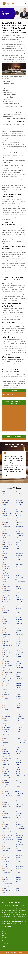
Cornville (5, 643)
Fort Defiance (6, 720)
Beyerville (5, 539)
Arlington (5, 522)
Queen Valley (19, 599)
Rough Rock (19, 619)
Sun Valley (18, 731)
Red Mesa (18, 605)
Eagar (4, 687)
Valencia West (19, 804)
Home (3, 7)
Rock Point (18, 616)
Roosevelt (18, 617)
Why (17, 852)
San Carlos (18, 641)
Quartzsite (18, 595)
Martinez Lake (6, 872)
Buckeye (5, 557)
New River (18, 515)
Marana (5, 866)
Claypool (5, 630)
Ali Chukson (6, 500)
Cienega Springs (7, 621)
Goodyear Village (7, 758)
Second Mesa (19, 667)
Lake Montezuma (7, 837)
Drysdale (5, 681)
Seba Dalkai (19, 665)
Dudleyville (6, 683)
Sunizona (18, 733)
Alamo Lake (6, 497)
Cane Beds (6, 575)
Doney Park (6, 670)
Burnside (5, 562)
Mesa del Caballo (7, 883)
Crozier (5, 650)
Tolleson (18, 764)
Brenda (5, 553)
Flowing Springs (7, 714)
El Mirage (5, 698)
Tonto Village (19, 773)
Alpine (4, 504)
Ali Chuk (5, 498)
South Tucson (19, 702)
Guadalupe (6, 771)
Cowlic (4, 648)
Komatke (5, 830)
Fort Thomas (6, 724)
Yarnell (17, 881)
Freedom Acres (7, 735)
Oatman (18, 524)
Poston (18, 590)
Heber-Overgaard (7, 782)
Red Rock (18, 606)
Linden (4, 846)
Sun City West (19, 727)
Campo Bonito (7, 573)
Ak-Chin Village (7, 495)
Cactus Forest (6, 568)
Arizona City (6, 519)
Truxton (18, 778)
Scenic (17, 661)
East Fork (5, 689)
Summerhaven (20, 722)
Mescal (5, 885)
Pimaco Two (19, 568)
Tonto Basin (19, 771)
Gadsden (5, 736)
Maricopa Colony (7, 870)
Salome (18, 639)
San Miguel (19, 648)
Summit (18, 724)
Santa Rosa (19, 658)
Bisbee (5, 541)
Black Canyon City (7, 544)
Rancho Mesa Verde (21, 603)
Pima (17, 566)
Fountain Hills (6, 729)
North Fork (19, 520)
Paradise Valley (19, 541)
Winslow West (19, 874)
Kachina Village (7, 806)
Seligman (18, 672)
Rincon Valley (19, 608)
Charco (5, 605)
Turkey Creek (19, 793)
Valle (17, 808)
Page (17, 537)
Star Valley (18, 714)
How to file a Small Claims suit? (11, 394)
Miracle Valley (6, 890)
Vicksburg (18, 817)
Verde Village (19, 813)
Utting (17, 800)
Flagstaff (5, 711)
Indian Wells (6, 797)
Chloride (5, 612)
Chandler (5, 603)
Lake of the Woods (8, 839)
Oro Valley (18, 531)
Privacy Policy (5, 933)
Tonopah (18, 769)
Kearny (5, 819)
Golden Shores (6, 753)
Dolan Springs (6, 669)
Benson (5, 537)
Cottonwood (6, 647)
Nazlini (17, 508)
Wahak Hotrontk (20, 822)
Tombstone (19, 766)
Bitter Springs (6, 542)
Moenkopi (18, 491)
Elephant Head (7, 702)
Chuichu (5, 616)
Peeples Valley (19, 555)
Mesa (4, 881)
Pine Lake (18, 573)
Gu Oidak (5, 769)
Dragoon (5, 676)
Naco (17, 506)
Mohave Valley (19, 493)
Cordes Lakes (6, 639)
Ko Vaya (5, 826)
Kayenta (5, 815)
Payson (18, 551)
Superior (18, 736)
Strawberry (18, 720)
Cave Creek (6, 592)
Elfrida (4, 703)
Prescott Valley (20, 594)
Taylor (17, 749)
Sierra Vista (18, 683)
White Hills (18, 843)
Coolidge (5, 638)
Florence (5, 713)
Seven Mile (18, 676)
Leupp (4, 844)
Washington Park (20, 828)
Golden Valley (6, 755)
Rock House (19, 614)
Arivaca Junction (7, 517)
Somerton (18, 696)
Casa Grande (6, 584)
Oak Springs (19, 522)
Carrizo (5, 581)
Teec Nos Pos (19, 751)
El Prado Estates (7, 700)
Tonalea (18, 767)
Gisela (4, 745)
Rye (17, 625)
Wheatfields (19, 837)
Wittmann (18, 877)
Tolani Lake (19, 762)
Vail (17, 802)
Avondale (5, 528)
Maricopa (5, 868)
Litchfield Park (6, 848)
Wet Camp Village (20, 835)
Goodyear (5, 756)
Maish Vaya (6, 861)
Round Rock (19, 621)
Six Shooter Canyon (21, 689)
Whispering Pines (20, 841)
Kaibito (5, 810)
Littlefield (5, 850)
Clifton (4, 632)
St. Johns (18, 709)
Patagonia (18, 548)
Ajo (4, 493)
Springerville (19, 705)
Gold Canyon (6, 751)
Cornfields (5, 641)
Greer (4, 767)
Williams (18, 863)
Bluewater (5, 548)
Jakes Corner (6, 799)
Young (17, 885)
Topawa (18, 777)
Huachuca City (6, 791)
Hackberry (5, 773)
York (17, 883)
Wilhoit (17, 859)
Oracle (17, 530)
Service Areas (5, 929)
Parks (17, 546)
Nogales (18, 517)
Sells (17, 674)
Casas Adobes (6, 586)
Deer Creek (6, 658)
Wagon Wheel (19, 821)
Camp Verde (6, 572)
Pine (17, 572)
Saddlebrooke (19, 634)
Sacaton (18, 628)
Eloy (4, 707)
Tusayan (18, 795)
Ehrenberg (6, 694)
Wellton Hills (19, 832)
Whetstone (19, 839)
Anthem (5, 511)
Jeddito (5, 800)
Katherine (5, 813)
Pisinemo (18, 588)
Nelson (18, 509)
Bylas (4, 564)
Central (5, 597)
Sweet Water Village (21, 740)
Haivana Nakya (7, 777)
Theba (17, 758)
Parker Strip (19, 544)
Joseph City (6, 804)
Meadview (5, 879)
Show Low (18, 681)
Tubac (17, 784)
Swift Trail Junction (20, 742)
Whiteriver (18, 850)
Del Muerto (6, 659)
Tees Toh (18, 753)
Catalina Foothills (7, 590)
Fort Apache (6, 718)
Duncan (5, 685)
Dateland (5, 656)
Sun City (18, 725)
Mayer (4, 874)
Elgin (4, 705)
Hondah (5, 786)
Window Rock (19, 868)
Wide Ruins (19, 855)
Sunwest (18, 735)
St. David (18, 707)
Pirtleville (18, 586)
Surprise (18, 738)
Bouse (4, 550)
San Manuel (19, 647)
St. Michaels (19, 711)
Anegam (5, 508)
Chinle (4, 608)
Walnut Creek (19, 826)
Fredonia (5, 733)
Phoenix (18, 561)
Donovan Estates (7, 672)
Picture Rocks (19, 564)
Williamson (18, 864)
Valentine (18, 806)
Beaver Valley (6, 535)
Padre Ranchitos (20, 535)
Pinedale (18, 575)
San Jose (18, 643)
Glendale (5, 747)
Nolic (17, 519)
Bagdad (5, 531)
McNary (5, 875)
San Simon (18, 650)
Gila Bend (5, 740)
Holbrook (5, 784)
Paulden (18, 550)
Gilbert (4, 744)
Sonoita (18, 698)
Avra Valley (5, 530)
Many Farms (6, 864)
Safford (18, 636)
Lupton (5, 859)
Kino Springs (6, 822)
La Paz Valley (6, 833)
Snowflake (18, 691)
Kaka (4, 811)
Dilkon (4, 667)
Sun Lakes (18, 729)
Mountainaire (19, 502)
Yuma (17, 890)
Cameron (5, 570)
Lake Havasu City (7, 835)
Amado (5, 506)
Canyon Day (6, 577)
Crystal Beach (6, 652)
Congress (5, 636)
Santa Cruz (18, 656)
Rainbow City (19, 601)
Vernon (18, 815)
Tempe (18, 755)
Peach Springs (19, 553)
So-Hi (17, 692)
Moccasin (5, 892)
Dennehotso (6, 661)
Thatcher (18, 756)
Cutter (4, 654)
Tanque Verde (19, 745)
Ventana (18, 811)
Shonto (18, 680)
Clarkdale (5, 627)
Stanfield (18, 713)
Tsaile (17, 780)
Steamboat (19, 716)
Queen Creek (19, 597)
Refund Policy (5, 931)
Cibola (4, 619)
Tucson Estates (20, 788)
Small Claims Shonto (9, 7)
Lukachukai (6, 857)
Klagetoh (5, 824)
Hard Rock (5, 778)
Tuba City (18, 782)
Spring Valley (19, 703)
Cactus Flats (6, 566)
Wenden (18, 833)
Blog (3, 935)
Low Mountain (6, 852)
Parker (17, 542)
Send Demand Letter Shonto (20, 7)
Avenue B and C (7, 526)
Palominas (18, 539)
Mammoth (5, 863)
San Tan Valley (19, 652)
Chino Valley (6, 610)
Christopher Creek (7, 614)
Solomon (18, 694)
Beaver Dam (6, 533)
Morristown (19, 500)
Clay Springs (6, 628)
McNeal (5, 877)
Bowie (4, 551)
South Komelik (19, 700)
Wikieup (18, 857)
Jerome (5, 802)
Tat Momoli (19, 747)
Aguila (4, 491)
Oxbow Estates (20, 533)
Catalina (5, 588)
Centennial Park (7, 595)
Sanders (18, 654)
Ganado (5, 738)
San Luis (18, 645)
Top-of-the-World (20, 775)
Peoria (17, 557)
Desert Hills (6, 663)
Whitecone (19, 848)
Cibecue (5, 617)
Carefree (5, 579)
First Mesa (5, 709)
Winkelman (19, 870)
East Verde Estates (7, 692)
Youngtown (19, 886)
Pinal (17, 570)
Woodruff (18, 879)
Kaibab (5, 808)
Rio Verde (18, 612)
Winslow (18, 872)
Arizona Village (6, 520)
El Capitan (5, 696)
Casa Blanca (6, 583)
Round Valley (19, 623)
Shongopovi (19, 678)
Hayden (5, 780)
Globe (4, 749)
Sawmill (18, 659)
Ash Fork (5, 524)
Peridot (18, 559)
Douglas (5, 674)
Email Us (6, 940)
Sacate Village (19, 627)
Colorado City (6, 634)
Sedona (18, 669)
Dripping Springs (7, 680)
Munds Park (19, 504)
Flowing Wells (6, 716)
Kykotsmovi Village (8, 832)
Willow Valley (19, 866)
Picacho (18, 562)
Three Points (19, 760)
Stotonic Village (20, 718)
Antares (5, 509)
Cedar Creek (6, 594)
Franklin (5, 731)
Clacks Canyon (6, 625)
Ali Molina (5, 502)
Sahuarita (18, 638)
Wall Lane (18, 824)
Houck (4, 789)
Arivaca (5, 515)
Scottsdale (18, 663)
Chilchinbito (6, 606)
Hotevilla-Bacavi (7, 788)
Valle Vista (18, 810)
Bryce (4, 555)
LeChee (5, 843)
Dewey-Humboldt (7, 665)
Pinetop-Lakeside (20, 581)
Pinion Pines (19, 583)
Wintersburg (19, 875)
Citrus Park (5, 623)
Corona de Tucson (7, 645)
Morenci (18, 498)
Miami (4, 888)
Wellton (18, 830)
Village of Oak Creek (21, 819)
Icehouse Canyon (7, 795)
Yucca (17, 888)
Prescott (18, 592)
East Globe (5, 691)
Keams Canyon (7, 817)
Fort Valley (5, 725)
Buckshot (5, 559)
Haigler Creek (6, 775)
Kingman (5, 821)
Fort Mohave (6, 722)
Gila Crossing (6, 742)
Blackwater (6, 546)
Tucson (18, 786)
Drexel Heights (7, 678)
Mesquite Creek (7, 886)
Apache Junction (7, 513)
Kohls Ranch (6, 828)
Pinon (17, 584)
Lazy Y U (5, 841)
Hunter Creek (6, 793)
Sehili (17, 670)
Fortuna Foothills (7, 727)
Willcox (18, 861)
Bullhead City (6, 561)
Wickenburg (19, 853)
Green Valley (6, 766)
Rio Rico (18, 610)
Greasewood (6, 764)
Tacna (17, 744)
